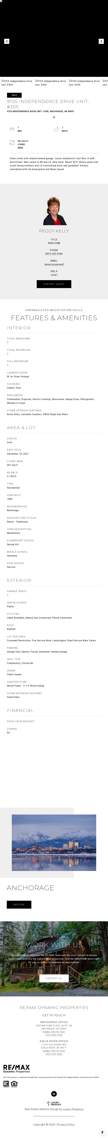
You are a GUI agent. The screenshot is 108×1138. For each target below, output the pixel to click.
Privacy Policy (66, 1124)
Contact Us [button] (54, 978)
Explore (19, 905)
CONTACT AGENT (54, 284)
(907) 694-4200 (54, 1054)
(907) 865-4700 (54, 1035)
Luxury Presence (73, 1109)
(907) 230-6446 (54, 253)
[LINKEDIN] (54, 1094)
